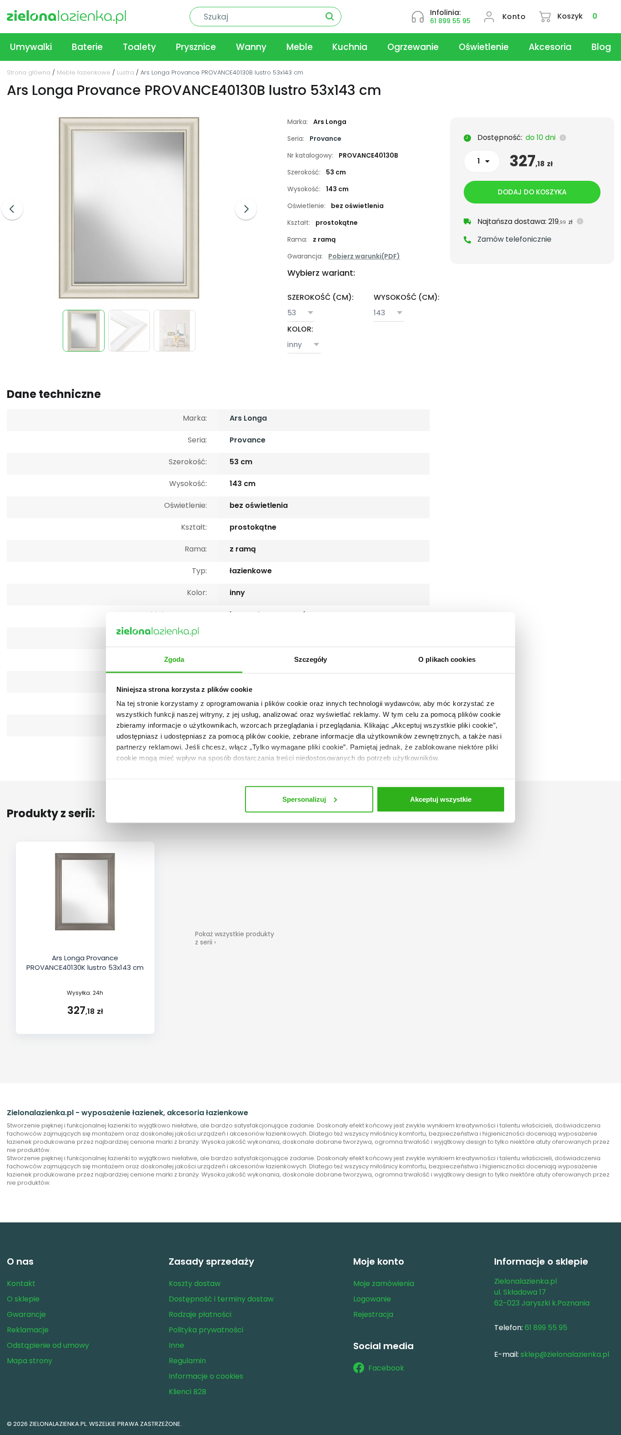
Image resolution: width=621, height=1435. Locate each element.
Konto (514, 16)
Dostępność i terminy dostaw (221, 1299)
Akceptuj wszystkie (440, 799)
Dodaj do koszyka (532, 192)
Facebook (386, 1368)
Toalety (139, 47)
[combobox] (301, 313)
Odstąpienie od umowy (48, 1345)
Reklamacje (28, 1330)
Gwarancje (26, 1314)
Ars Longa (248, 418)
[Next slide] (246, 209)
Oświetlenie (484, 47)
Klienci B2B (187, 1391)
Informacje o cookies (206, 1376)
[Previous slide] (12, 209)
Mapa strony (29, 1361)
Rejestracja (373, 1314)
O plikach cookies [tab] (447, 659)
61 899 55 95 (450, 20)
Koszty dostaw (194, 1283)
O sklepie (23, 1299)
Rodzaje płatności (200, 1314)
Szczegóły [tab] (310, 659)
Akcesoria (550, 47)
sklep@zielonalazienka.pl (565, 1354)
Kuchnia (349, 47)
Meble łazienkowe (83, 72)
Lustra (125, 72)
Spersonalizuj (304, 799)
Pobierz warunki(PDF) (364, 256)
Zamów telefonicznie (514, 239)
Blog (601, 47)
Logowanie (372, 1299)
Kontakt (21, 1283)
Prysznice (196, 47)
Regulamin (187, 1361)
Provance (325, 138)
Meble (299, 47)
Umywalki (31, 47)
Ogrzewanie (413, 47)
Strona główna (28, 72)
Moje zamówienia (383, 1283)
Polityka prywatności (206, 1330)
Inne (176, 1345)
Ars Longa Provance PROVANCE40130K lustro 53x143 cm (85, 962)
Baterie (87, 47)
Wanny (251, 47)
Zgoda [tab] (174, 659)
